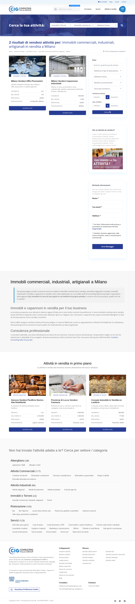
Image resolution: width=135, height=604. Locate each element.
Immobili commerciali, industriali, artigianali (52, 51)
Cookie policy (63, 560)
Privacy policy (64, 557)
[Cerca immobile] (122, 25)
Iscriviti (124, 2)
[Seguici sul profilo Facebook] (120, 601)
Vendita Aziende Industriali (115, 554)
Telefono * (96, 216)
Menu (122, 9)
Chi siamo (87, 9)
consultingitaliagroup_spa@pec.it (71, 589)
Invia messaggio (107, 246)
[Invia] (55, 8)
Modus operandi (65, 566)
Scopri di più (96, 229)
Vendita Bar (110, 551)
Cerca (106, 112)
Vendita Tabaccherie (89, 551)
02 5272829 (103, 2)
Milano (68, 51)
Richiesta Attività (98, 93)
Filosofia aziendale (65, 563)
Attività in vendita (110, 9)
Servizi (98, 9)
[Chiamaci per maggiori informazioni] (125, 601)
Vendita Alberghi (112, 557)
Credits (51, 600)
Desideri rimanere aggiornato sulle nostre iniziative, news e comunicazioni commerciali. (106, 235)
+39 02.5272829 (93, 586)
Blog (111, 2)
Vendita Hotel (110, 560)
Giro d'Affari (96, 102)
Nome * (95, 198)
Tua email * (97, 207)
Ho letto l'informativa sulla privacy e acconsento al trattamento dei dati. (106, 226)
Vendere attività (64, 551)
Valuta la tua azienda (66, 575)
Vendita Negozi (87, 557)
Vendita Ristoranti (88, 554)
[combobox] (66, 9)
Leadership (63, 572)
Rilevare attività (64, 554)
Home (11, 51)
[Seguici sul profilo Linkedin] (115, 601)
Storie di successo (65, 569)
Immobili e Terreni (31, 51)
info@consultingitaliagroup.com (70, 586)
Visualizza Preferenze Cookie (26, 589)
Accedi (117, 2)
